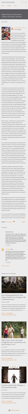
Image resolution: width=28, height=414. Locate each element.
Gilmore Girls (8, 221)
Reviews (9, 5)
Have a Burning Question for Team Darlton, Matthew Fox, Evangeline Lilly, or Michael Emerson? (14, 297)
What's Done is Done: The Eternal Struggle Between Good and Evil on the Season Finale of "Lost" (14, 342)
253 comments (9, 313)
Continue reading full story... (9, 314)
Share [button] (23, 221)
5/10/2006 (7, 245)
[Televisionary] (8, 2)
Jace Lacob (7, 249)
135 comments (9, 358)
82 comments (9, 401)
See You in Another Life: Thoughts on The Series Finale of (13, 386)
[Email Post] (14, 221)
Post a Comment (5, 265)
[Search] (22, 2)
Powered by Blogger (14, 410)
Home (3, 5)
